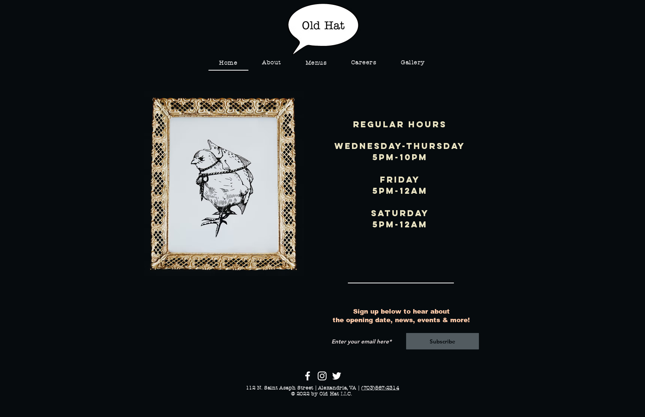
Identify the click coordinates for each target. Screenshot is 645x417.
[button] (316, 63)
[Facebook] (308, 376)
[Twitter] (337, 376)
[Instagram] (322, 376)
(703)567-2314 (380, 388)
